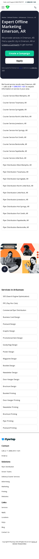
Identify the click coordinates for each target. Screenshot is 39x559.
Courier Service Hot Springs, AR (15, 130)
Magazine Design (10, 359)
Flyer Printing (8, 421)
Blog (3, 527)
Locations (5, 517)
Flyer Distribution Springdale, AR (15, 179)
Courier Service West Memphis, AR (16, 96)
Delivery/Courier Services (11, 477)
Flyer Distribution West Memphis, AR (17, 165)
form (20, 68)
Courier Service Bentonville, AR (15, 144)
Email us (4, 456)
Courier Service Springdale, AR (15, 109)
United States (12, 17)
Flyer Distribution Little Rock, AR (15, 193)
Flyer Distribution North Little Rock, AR (18, 186)
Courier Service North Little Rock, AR (17, 116)
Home (4, 17)
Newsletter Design (10, 372)
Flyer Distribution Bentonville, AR (16, 227)
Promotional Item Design (13, 338)
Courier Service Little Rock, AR (14, 158)
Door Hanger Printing (11, 400)
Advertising (6, 481)
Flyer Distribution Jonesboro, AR (15, 199)
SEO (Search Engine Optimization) (16, 296)
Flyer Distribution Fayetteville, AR (16, 220)
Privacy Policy (22, 544)
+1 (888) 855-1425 (30, 2)
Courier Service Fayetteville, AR (15, 151)
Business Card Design (11, 317)
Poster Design (8, 352)
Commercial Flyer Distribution (14, 310)
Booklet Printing (9, 393)
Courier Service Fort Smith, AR (14, 137)
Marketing (5, 486)
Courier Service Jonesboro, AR (14, 123)
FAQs (3, 522)
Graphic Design (9, 331)
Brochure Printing (10, 414)
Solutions (6, 461)
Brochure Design (9, 386)
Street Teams (7, 472)
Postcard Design (9, 324)
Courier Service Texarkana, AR (15, 103)
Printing (4, 491)
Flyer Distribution (8, 467)
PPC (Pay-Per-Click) (10, 303)
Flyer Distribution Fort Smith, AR (15, 213)
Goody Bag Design (10, 345)
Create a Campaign (10, 44)
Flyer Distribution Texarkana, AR (15, 172)
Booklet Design (9, 365)
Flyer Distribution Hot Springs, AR (16, 206)
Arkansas (22, 17)
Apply (19, 60)
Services (5, 507)
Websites (5, 496)
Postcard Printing (10, 428)
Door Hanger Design (11, 379)
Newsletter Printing (10, 407)
